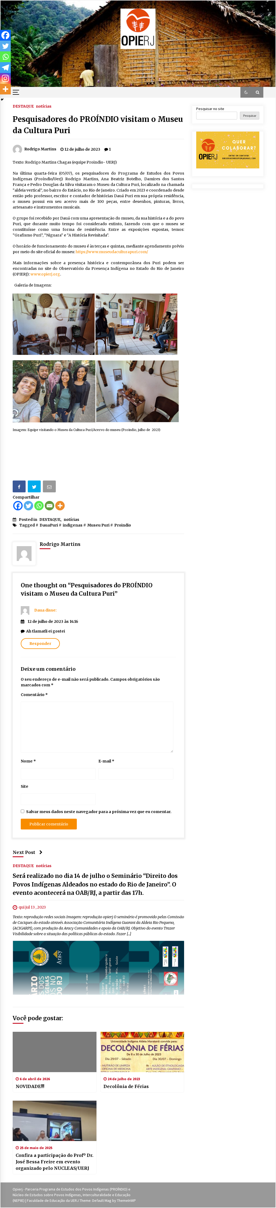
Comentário (34, 694)
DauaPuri (49, 525)
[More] (60, 505)
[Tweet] (35, 487)
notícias (43, 106)
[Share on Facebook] (20, 487)
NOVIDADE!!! (30, 1086)
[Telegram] (5, 67)
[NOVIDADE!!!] (54, 1052)
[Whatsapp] (39, 505)
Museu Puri (98, 525)
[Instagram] (5, 78)
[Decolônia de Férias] (142, 1052)
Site (24, 786)
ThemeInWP (126, 1200)
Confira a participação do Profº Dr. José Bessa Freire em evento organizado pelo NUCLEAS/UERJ (54, 1162)
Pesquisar (249, 115)
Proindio (122, 525)
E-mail (106, 761)
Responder (40, 643)
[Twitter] (28, 505)
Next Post (24, 852)
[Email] (50, 487)
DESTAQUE (23, 106)
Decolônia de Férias (126, 1086)
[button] (246, 92)
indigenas (72, 525)
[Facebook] (18, 505)
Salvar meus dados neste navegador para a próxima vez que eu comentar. (98, 811)
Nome (28, 761)
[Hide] (2, 99)
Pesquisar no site (210, 108)
